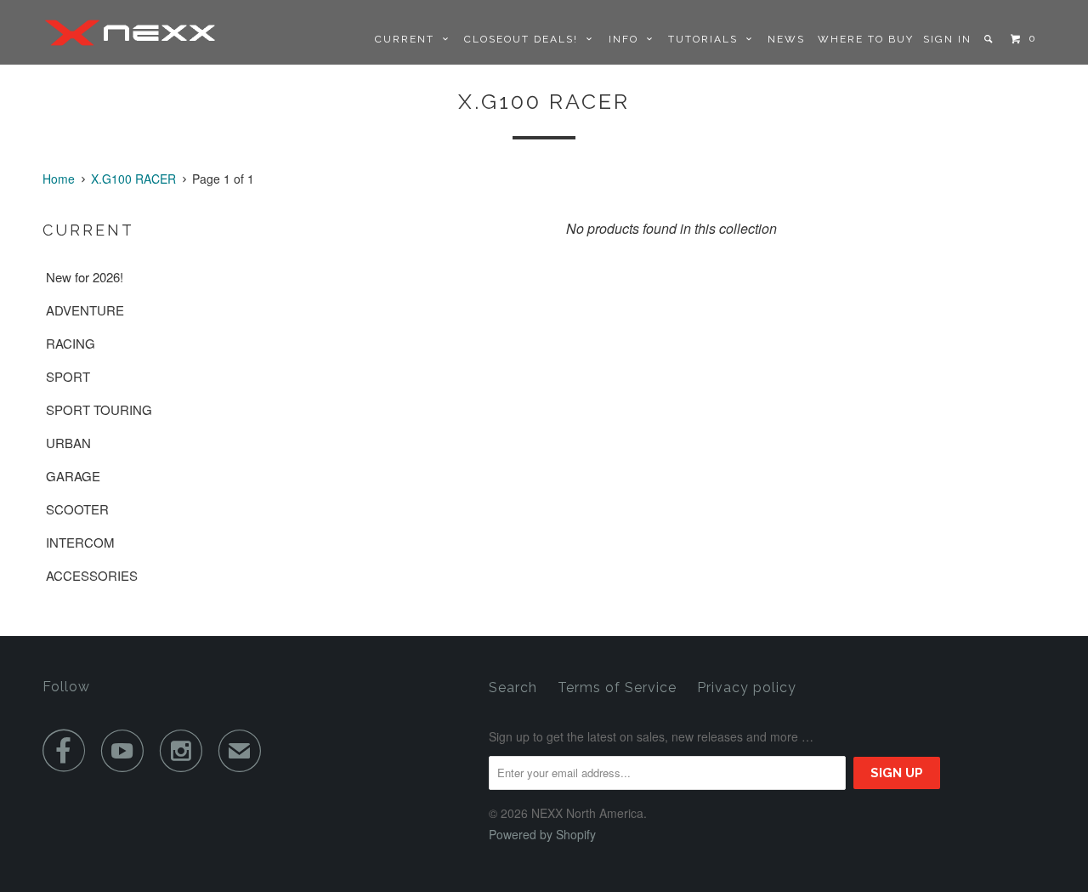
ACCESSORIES (92, 575)
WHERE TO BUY (866, 39)
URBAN (68, 443)
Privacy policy (746, 687)
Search (513, 687)
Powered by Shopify (542, 834)
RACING (70, 343)
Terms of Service (617, 687)
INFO (628, 39)
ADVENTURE (85, 310)
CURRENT (409, 39)
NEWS (786, 39)
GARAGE (73, 476)
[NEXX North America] (129, 32)
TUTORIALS (707, 39)
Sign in (947, 39)
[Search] (990, 39)
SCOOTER (77, 509)
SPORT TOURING (99, 409)
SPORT (68, 376)
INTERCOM (80, 542)
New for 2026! (84, 277)
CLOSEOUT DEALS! (525, 39)
